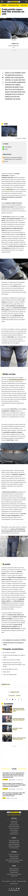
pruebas (18, 695)
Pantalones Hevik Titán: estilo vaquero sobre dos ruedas (18, 710)
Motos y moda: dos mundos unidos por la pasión (19, 738)
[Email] (2, 75)
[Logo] (13, 1)
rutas (4, 798)
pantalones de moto (14, 692)
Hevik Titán (9, 189)
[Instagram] (11, 888)
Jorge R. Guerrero (12, 779)
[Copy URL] (2, 84)
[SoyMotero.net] (10, 43)
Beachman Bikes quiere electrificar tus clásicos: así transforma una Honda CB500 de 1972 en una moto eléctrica (14, 785)
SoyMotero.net (15, 43)
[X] (2, 81)
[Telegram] (2, 77)
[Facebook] (2, 79)
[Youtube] (19, 888)
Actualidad (12, 695)
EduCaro (8, 798)
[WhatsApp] (2, 73)
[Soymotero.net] (14, 812)
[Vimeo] (16, 888)
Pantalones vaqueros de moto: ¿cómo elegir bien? (19, 719)
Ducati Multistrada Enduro (16, 379)
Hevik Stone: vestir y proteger (17, 729)
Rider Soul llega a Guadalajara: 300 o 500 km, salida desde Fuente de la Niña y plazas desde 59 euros (14, 794)
